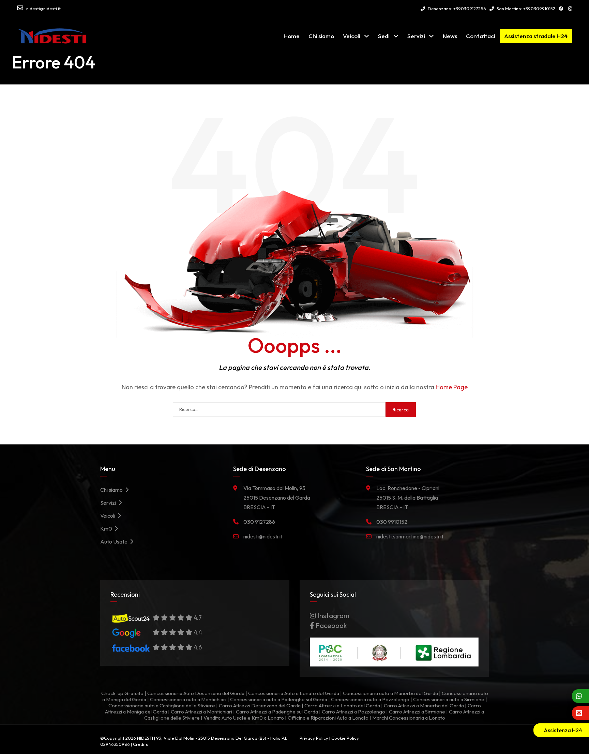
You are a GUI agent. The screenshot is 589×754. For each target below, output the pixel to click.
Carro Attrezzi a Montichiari (201, 711)
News (450, 36)
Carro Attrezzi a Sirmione (417, 711)
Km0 (107, 528)
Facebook (330, 625)
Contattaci (480, 36)
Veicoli (351, 36)
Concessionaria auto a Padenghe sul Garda (278, 699)
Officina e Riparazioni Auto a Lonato (328, 717)
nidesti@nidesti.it (43, 8)
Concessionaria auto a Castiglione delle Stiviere (161, 705)
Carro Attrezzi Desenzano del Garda (260, 705)
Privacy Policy (314, 738)
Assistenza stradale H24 (536, 36)
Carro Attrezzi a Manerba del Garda (424, 705)
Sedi (384, 36)
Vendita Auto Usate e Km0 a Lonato (243, 717)
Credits (140, 744)
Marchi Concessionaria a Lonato (408, 717)
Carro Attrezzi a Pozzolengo (353, 711)
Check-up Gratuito (122, 693)
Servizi (416, 36)
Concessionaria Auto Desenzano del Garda (195, 693)
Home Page (452, 387)
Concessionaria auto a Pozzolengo (370, 699)
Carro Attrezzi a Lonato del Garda (342, 705)
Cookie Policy (345, 738)
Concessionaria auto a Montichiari (188, 699)
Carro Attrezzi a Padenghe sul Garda (277, 711)
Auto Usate (115, 541)
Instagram (332, 615)
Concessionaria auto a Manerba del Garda (390, 693)
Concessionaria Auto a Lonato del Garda (293, 693)
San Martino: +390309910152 (525, 8)
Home (292, 36)
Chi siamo (321, 36)
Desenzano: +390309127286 (456, 8)
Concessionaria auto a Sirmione (448, 699)
